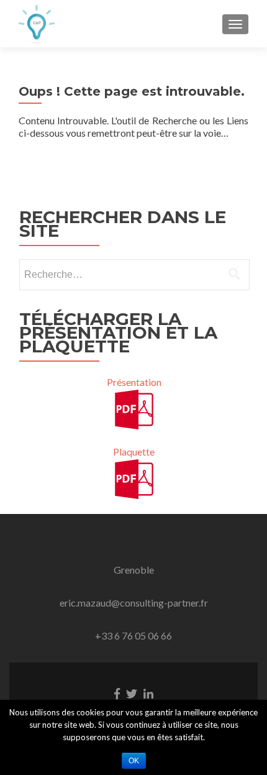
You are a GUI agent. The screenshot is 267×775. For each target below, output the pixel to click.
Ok (134, 760)
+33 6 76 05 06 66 (133, 635)
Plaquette (134, 451)
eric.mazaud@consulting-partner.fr (134, 602)
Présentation (134, 382)
